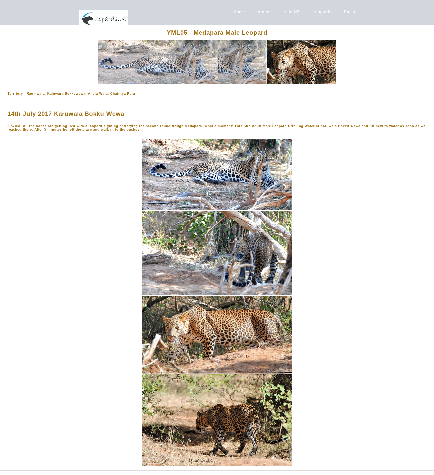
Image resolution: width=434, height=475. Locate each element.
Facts (349, 12)
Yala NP (292, 12)
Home (239, 12)
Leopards (322, 12)
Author (264, 12)
